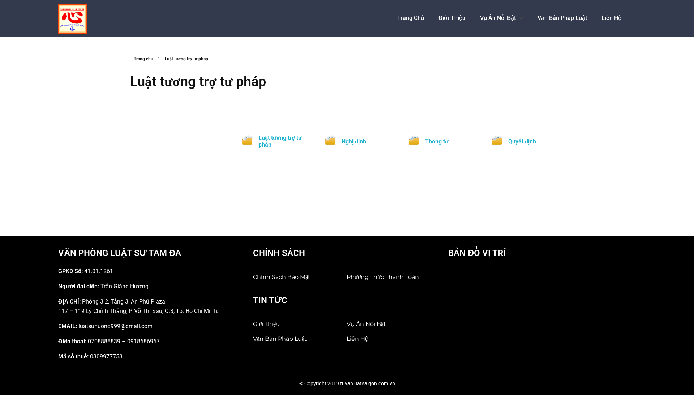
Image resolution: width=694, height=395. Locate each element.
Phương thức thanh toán (383, 277)
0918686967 (143, 341)
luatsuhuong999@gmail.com (115, 326)
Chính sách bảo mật (281, 277)
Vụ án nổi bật (366, 324)
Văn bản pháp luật (280, 338)
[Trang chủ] (72, 19)
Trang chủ (143, 58)
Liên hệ (357, 338)
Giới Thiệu (266, 324)
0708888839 (104, 341)
